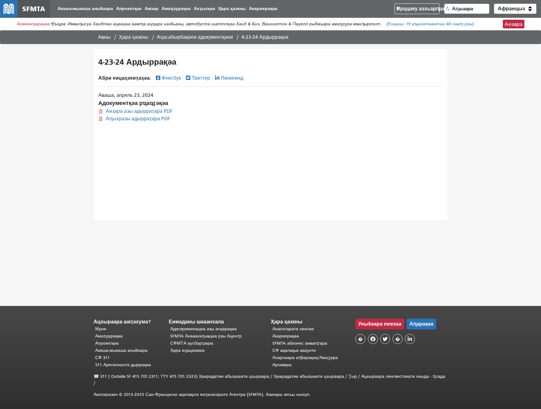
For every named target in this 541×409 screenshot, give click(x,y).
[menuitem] (85, 9)
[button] (515, 9)
